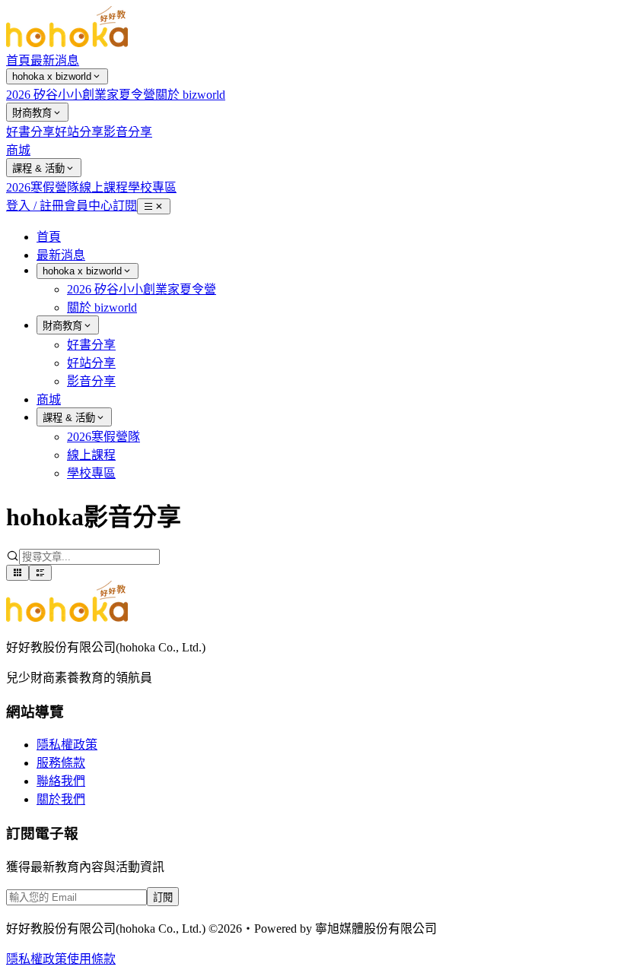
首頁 (18, 60)
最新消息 (54, 60)
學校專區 (152, 187)
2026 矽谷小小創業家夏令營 (80, 94)
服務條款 (61, 762)
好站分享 (79, 131)
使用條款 (91, 958)
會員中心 (88, 205)
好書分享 (30, 131)
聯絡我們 (61, 781)
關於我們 (61, 799)
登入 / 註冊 (35, 205)
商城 (18, 150)
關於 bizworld (190, 94)
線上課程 (103, 187)
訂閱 (125, 205)
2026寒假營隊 (42, 187)
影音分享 (127, 131)
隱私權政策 (67, 744)
